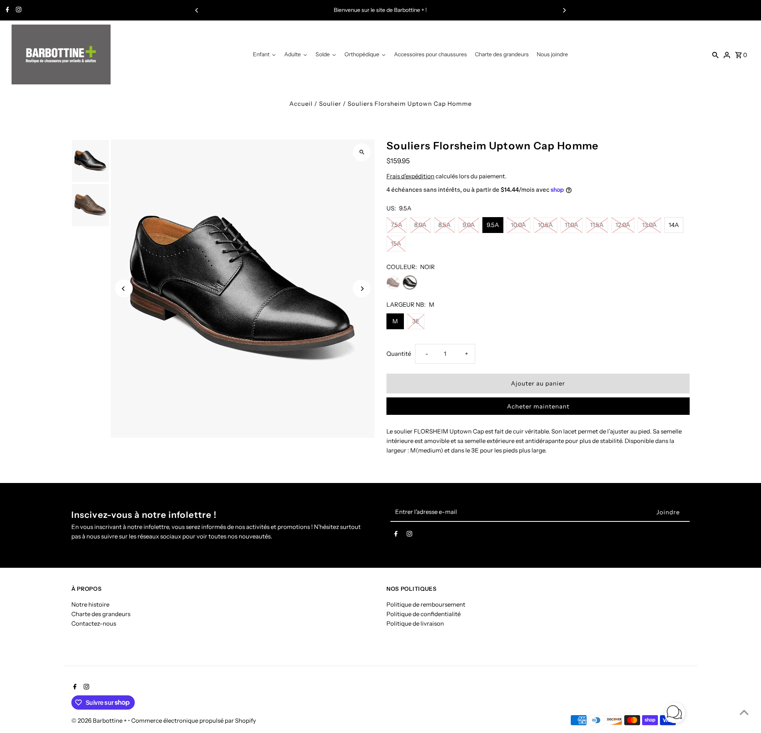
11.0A (571, 225)
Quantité (398, 353)
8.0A (420, 225)
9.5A (493, 225)
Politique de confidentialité (423, 614)
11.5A (597, 225)
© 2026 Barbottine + (99, 720)
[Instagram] (17, 10)
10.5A (545, 225)
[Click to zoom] (362, 152)
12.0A (623, 225)
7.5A (396, 225)
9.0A (469, 225)
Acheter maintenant (538, 406)
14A (674, 225)
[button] (674, 714)
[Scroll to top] (744, 712)
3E (416, 321)
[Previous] (197, 10)
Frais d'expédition (410, 176)
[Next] (564, 10)
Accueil (301, 103)
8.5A (444, 225)
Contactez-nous (93, 623)
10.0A (518, 225)
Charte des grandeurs (100, 614)
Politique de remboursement (425, 604)
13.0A (649, 225)
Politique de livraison (415, 623)
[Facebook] (6, 10)
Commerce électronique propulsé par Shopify (193, 720)
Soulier (330, 103)
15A (396, 243)
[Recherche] (715, 55)
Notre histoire (90, 604)
